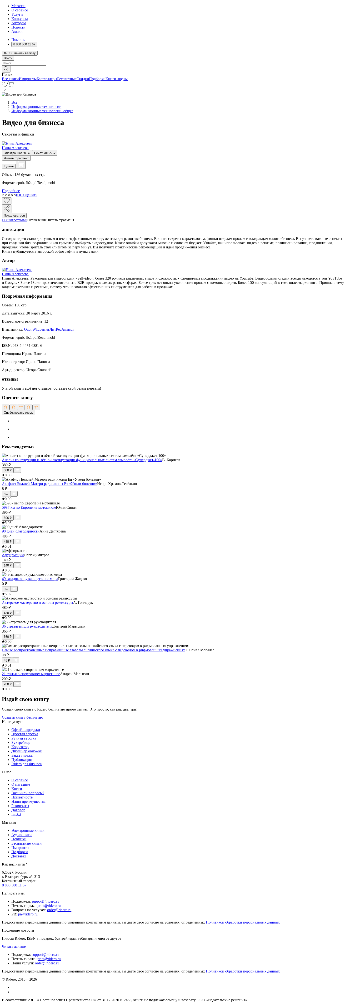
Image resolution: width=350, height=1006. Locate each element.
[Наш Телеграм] (13, 992)
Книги (16, 789)
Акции (17, 31)
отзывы (21, 220)
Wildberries (41, 329)
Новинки (18, 839)
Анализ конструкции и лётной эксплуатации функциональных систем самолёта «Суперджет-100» (82, 460)
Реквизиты (20, 806)
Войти (8, 58)
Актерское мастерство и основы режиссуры (37, 602)
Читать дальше (14, 946)
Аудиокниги (21, 835)
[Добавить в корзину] (21, 165)
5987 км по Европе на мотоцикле (29, 507)
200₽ (8, 684)
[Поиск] (6, 69)
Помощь (18, 40)
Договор (18, 810)
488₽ (8, 541)
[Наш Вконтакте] (13, 987)
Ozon (28, 329)
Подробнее (11, 191)
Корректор (20, 747)
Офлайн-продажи (25, 730)
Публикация (21, 760)
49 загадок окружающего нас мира (30, 579)
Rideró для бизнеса (26, 764)
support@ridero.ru (45, 901)
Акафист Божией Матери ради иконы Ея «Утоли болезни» (49, 484)
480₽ (8, 613)
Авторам (18, 23)
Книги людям (116, 79)
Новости (18, 27)
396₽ (8, 518)
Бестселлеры (47, 79)
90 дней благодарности (21, 531)
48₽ (7, 660)
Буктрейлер (20, 742)
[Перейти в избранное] (5, 86)
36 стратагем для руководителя (27, 626)
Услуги (17, 14)
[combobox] (175, 63)
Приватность (22, 797)
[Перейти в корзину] (11, 86)
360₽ (8, 636)
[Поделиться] (6, 209)
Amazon (67, 329)
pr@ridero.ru (28, 914)
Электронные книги (28, 830)
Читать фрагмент (16, 158)
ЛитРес (55, 329)
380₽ (8, 470)
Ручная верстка (23, 738)
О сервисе (19, 10)
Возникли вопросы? (27, 793)
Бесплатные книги (26, 843)
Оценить (30, 195)
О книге (8, 220)
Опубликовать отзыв (18, 412)
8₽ (6, 494)
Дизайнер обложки (26, 751)
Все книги (10, 79)
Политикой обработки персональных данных (243, 922)
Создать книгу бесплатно (22, 717)
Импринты (28, 79)
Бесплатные (66, 79)
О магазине (20, 784)
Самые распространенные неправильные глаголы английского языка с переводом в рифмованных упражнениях (93, 650)
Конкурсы (19, 19)
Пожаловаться (14, 215)
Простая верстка (24, 734)
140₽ (8, 565)
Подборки (97, 79)
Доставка (18, 856)
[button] (175, 69)
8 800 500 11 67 (14, 885)
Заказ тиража (22, 755)
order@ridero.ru (59, 910)
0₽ (6, 589)
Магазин (18, 6)
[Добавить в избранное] (6, 201)
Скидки (82, 79)
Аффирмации (13, 555)
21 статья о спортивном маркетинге (31, 674)
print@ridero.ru (49, 906)
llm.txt (16, 814)
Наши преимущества (28, 801)
